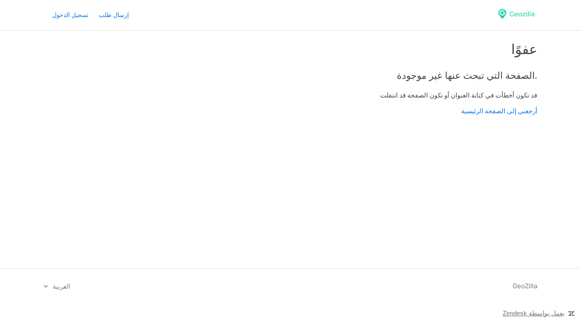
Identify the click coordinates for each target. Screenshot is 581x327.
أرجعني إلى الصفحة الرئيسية (499, 111)
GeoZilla (525, 286)
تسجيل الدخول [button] (70, 14)
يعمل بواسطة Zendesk (533, 313)
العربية (60, 286)
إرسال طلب (114, 14)
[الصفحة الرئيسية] (516, 19)
